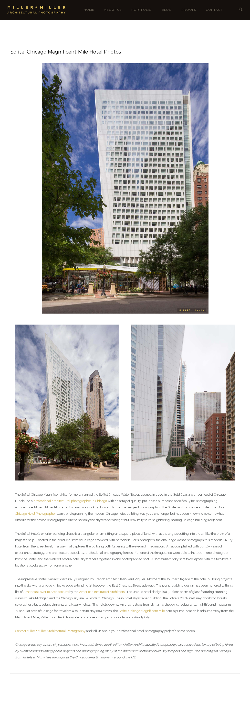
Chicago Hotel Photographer (35, 513)
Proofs (188, 9)
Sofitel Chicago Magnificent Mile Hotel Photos (65, 52)
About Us (113, 9)
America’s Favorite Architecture (46, 592)
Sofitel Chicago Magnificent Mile (142, 611)
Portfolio (141, 9)
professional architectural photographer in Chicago (70, 501)
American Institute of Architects (102, 592)
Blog (167, 9)
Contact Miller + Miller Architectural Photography (50, 631)
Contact (214, 9)
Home (89, 9)
